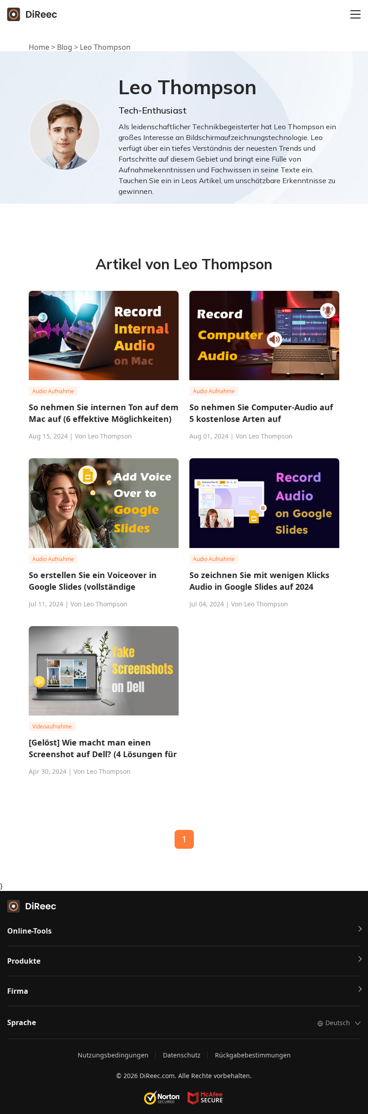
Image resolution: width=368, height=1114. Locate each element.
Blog (64, 47)
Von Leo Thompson (103, 436)
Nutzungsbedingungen (113, 1055)
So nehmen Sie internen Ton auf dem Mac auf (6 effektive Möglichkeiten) (104, 413)
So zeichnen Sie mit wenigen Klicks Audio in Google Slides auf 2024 (259, 581)
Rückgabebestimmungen (253, 1055)
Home (39, 47)
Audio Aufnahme (53, 391)
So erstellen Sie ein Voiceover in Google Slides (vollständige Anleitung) (93, 581)
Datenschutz (182, 1055)
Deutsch (337, 1022)
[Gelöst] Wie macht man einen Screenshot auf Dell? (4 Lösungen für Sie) (103, 748)
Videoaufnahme (52, 726)
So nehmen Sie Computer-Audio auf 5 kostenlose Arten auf (261, 413)
